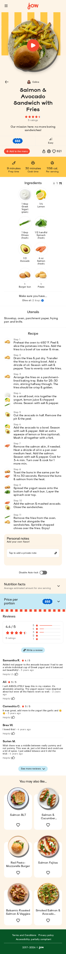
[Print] (49, 151)
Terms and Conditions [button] (24, 935)
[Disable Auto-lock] (43, 572)
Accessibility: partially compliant (33, 939)
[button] (6, 5)
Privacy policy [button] (46, 935)
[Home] (33, 6)
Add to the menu (18, 151)
